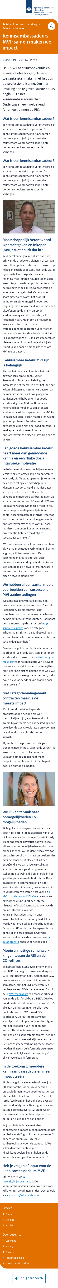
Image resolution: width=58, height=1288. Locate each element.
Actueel (7, 28)
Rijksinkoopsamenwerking (21, 24)
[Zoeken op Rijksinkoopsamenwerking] (51, 26)
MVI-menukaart (18, 994)
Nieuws (19, 28)
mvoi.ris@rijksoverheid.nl (24, 1195)
